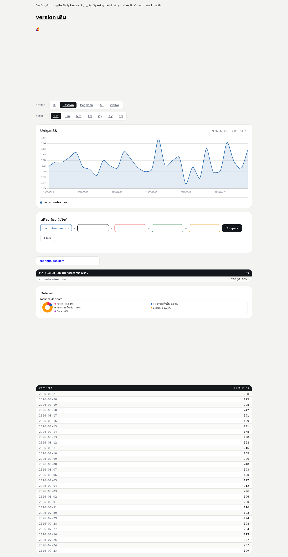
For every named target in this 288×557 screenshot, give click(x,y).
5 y (121, 116)
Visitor (114, 105)
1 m (55, 116)
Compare (232, 228)
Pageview (86, 105)
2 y (100, 116)
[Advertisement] (144, 65)
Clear (47, 238)
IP (54, 105)
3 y (110, 116)
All (102, 105)
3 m (67, 116)
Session (68, 105)
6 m (78, 116)
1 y (90, 116)
